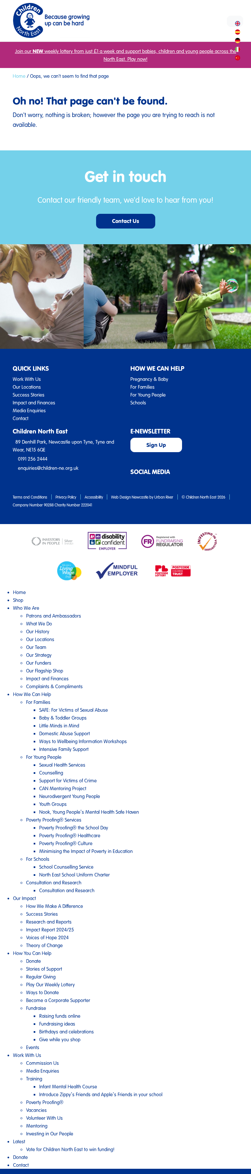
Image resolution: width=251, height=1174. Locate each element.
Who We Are (26, 607)
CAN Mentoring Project (62, 788)
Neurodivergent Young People (69, 796)
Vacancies (36, 1110)
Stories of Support (44, 968)
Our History (37, 631)
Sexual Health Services (62, 764)
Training (34, 1078)
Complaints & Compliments (54, 686)
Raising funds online (59, 1015)
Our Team (36, 647)
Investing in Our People (49, 1133)
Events (32, 1047)
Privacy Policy (66, 497)
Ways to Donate (42, 992)
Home (19, 76)
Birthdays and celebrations (66, 1031)
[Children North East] (51, 20)
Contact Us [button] (125, 221)
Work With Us (27, 379)
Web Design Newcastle (129, 497)
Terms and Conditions (30, 497)
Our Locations (27, 386)
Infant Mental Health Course (68, 1086)
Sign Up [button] (156, 445)
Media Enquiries (29, 410)
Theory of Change (44, 945)
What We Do (39, 623)
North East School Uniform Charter (74, 874)
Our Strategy (39, 655)
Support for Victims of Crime (68, 780)
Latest (19, 1141)
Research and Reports (49, 921)
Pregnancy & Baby (149, 379)
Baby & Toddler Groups (63, 717)
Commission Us (42, 1063)
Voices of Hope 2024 (47, 937)
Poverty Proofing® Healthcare (69, 835)
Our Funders (38, 662)
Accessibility (94, 497)
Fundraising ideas (57, 1023)
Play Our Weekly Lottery (50, 984)
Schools (138, 402)
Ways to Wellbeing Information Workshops (83, 741)
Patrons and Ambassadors (53, 615)
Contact (20, 418)
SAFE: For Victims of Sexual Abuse (73, 709)
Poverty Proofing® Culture (65, 843)
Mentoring (36, 1125)
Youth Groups (53, 804)
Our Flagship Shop (44, 670)
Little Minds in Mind (59, 725)
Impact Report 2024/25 (50, 929)
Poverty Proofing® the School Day (73, 827)
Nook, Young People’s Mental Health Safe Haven (89, 811)
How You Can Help (32, 953)
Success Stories (28, 394)
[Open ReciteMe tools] (235, 21)
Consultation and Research (53, 882)
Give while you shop (59, 1039)
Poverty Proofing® (44, 1102)
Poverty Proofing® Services (53, 819)
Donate (33, 961)
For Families (142, 386)
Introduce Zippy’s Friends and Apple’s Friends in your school (100, 1094)
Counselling (51, 772)
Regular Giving (41, 976)
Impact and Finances (34, 402)
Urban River (163, 497)
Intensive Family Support (64, 749)
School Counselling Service (66, 866)
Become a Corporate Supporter (58, 1000)
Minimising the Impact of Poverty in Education (86, 851)
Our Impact (24, 898)
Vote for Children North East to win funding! (70, 1149)
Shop (18, 600)
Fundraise (36, 1008)
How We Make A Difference (54, 906)
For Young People (148, 394)
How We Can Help (32, 694)
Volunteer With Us (44, 1117)
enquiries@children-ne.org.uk (48, 468)
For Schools (37, 859)
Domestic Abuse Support (64, 733)
